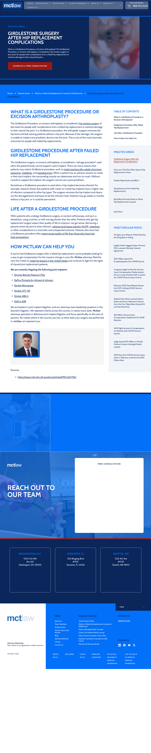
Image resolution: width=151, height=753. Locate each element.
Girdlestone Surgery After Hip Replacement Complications (126, 160)
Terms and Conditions (96, 655)
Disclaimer (69, 654)
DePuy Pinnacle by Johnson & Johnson (33, 280)
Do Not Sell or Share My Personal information (112, 658)
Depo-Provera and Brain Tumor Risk (92, 636)
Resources (107, 3)
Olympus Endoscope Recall (89, 644)
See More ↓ (118, 211)
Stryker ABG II (21, 296)
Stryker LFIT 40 (22, 290)
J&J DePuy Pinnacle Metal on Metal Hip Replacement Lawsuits (128, 200)
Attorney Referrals (61, 639)
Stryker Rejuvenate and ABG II (126, 180)
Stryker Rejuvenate (23, 285)
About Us (95, 3)
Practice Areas (58, 3)
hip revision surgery (89, 123)
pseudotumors (44, 172)
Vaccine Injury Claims (86, 621)
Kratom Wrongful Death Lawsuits (91, 629)
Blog (56, 636)
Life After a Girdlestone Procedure (128, 133)
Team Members (61, 624)
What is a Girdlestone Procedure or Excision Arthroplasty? (128, 118)
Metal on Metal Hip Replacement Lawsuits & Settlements (58, 93)
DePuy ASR (20, 301)
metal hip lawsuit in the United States (49, 260)
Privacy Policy (56, 655)
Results (30, 3)
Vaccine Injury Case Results (62, 631)
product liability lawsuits (66, 344)
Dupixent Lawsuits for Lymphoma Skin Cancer (93, 640)
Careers (57, 642)
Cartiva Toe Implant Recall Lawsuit (91, 632)
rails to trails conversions (68, 341)
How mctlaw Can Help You (125, 138)
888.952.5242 (124, 621)
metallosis (27, 172)
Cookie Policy (82, 655)
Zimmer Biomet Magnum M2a (29, 274)
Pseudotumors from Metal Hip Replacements (126, 189)
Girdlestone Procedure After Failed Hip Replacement (128, 126)
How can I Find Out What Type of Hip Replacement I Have (129, 171)
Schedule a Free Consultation (30, 66)
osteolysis (94, 226)
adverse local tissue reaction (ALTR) (70, 226)
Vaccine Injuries (41, 3)
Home (10, 93)
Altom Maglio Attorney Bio (61, 361)
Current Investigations (78, 3)
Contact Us (31, 7)
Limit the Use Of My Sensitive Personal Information (131, 658)
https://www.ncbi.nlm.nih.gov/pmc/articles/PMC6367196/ (47, 377)
